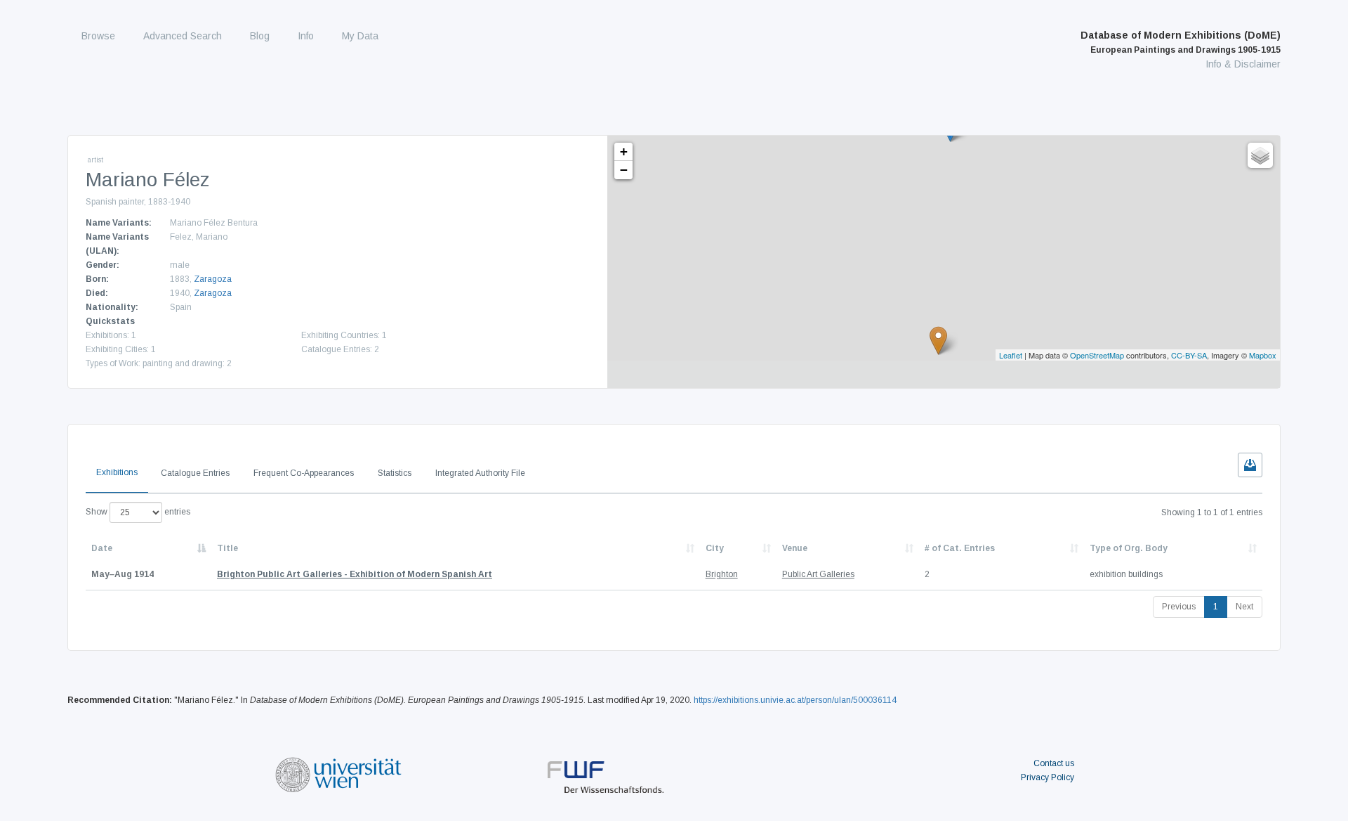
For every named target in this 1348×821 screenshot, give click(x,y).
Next (1244, 607)
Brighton (722, 574)
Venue (794, 548)
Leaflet (1010, 355)
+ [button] (624, 151)
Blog (260, 35)
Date (101, 548)
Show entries (138, 512)
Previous (1179, 607)
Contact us (1053, 763)
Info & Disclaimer (1243, 64)
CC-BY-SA (1189, 355)
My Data (360, 35)
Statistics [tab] (394, 473)
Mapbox (1262, 355)
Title (227, 548)
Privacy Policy (1047, 777)
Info (306, 35)
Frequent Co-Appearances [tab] (303, 473)
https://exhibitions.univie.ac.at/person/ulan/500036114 (795, 700)
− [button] (624, 169)
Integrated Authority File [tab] (480, 473)
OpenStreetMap (1097, 355)
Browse (98, 35)
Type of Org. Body (1129, 548)
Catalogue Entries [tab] (195, 473)
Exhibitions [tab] (117, 472)
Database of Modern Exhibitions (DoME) (1181, 42)
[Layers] (1260, 155)
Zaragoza (213, 279)
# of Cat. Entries (960, 548)
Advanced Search (182, 35)
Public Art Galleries (818, 574)
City (715, 548)
